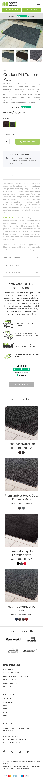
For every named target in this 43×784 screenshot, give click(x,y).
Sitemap (12, 768)
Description (8, 176)
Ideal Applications (11, 273)
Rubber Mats (8, 686)
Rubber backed (9, 218)
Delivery (7, 712)
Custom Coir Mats (11, 673)
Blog (5, 705)
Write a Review (21, 384)
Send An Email (11, 10)
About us (7, 699)
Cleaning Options (11, 265)
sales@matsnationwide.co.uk (16, 728)
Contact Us (8, 702)
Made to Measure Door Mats (15, 676)
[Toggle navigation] (38, 4)
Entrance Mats (9, 679)
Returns (7, 709)
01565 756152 (8, 731)
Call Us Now (32, 10)
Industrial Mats (10, 683)
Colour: (7, 119)
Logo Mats (8, 669)
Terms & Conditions (22, 768)
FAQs (5, 716)
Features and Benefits (13, 257)
